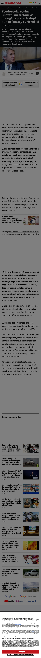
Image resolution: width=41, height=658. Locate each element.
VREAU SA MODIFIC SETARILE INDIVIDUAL (20, 655)
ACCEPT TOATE (20, 652)
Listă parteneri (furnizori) (7, 648)
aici (33, 631)
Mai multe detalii (18, 624)
